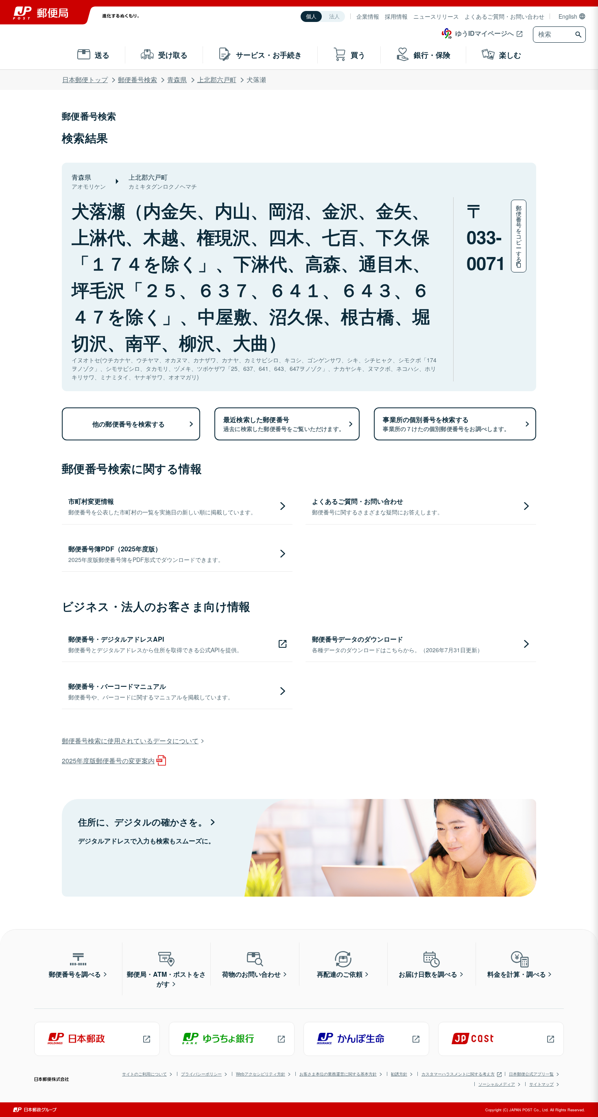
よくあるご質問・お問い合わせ (504, 16)
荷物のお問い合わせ (251, 974)
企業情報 (367, 16)
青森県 (177, 79)
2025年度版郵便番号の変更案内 (108, 760)
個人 (311, 16)
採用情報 (396, 16)
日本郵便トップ (85, 79)
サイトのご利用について (144, 1074)
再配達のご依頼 (339, 974)
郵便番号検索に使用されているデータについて (130, 740)
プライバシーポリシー (201, 1074)
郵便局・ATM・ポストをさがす (166, 979)
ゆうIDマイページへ (484, 33)
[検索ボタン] (579, 34)
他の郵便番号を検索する (128, 424)
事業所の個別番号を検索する (446, 424)
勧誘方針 (399, 1074)
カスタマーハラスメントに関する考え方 (458, 1074)
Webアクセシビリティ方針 (260, 1074)
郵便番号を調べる (75, 974)
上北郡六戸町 (216, 79)
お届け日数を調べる (428, 974)
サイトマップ (541, 1084)
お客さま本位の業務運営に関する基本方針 (338, 1074)
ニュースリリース (436, 16)
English (568, 16)
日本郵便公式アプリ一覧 (531, 1074)
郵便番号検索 (137, 79)
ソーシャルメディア (496, 1084)
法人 (334, 16)
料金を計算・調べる (516, 974)
